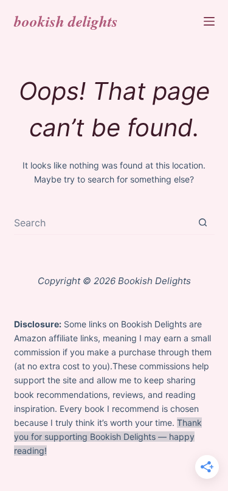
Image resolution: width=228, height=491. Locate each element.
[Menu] (209, 21)
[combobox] (102, 223)
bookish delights (66, 21)
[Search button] (203, 222)
